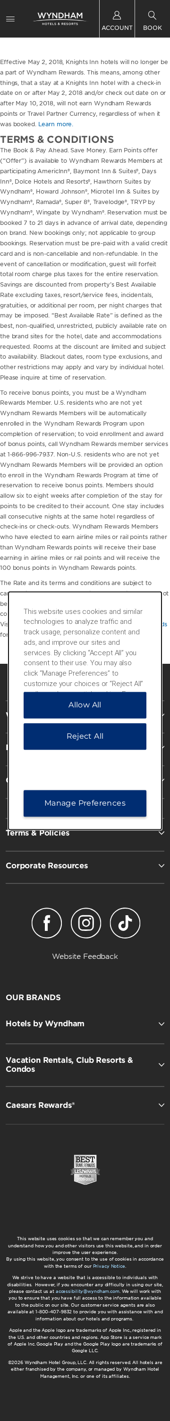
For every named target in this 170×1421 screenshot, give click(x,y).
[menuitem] (10, 18)
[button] (85, 1024)
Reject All (85, 736)
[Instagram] (85, 925)
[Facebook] (46, 925)
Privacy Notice (109, 1266)
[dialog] (85, 710)
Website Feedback (85, 956)
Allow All (85, 704)
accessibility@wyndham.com (87, 1291)
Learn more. (56, 124)
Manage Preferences (85, 803)
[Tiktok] (125, 925)
